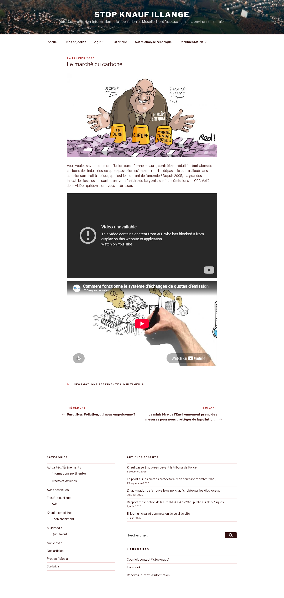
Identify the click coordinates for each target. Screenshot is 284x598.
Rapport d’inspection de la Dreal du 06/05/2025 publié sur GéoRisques (175, 502)
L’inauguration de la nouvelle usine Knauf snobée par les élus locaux (173, 490)
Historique (119, 42)
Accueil (53, 42)
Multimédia (133, 384)
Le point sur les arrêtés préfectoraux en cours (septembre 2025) (171, 479)
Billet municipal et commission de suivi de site (158, 513)
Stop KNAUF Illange (142, 14)
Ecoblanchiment (63, 519)
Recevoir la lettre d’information (148, 575)
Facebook (134, 567)
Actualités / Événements (64, 467)
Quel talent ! (60, 534)
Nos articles (55, 550)
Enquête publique (59, 497)
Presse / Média (57, 558)
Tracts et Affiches (64, 481)
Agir (97, 42)
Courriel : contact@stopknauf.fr (148, 559)
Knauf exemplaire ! (59, 512)
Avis (55, 504)
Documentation (191, 42)
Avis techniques (58, 490)
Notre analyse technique (153, 42)
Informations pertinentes (97, 384)
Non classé (54, 543)
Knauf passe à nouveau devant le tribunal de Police (162, 467)
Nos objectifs (76, 42)
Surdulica (53, 566)
